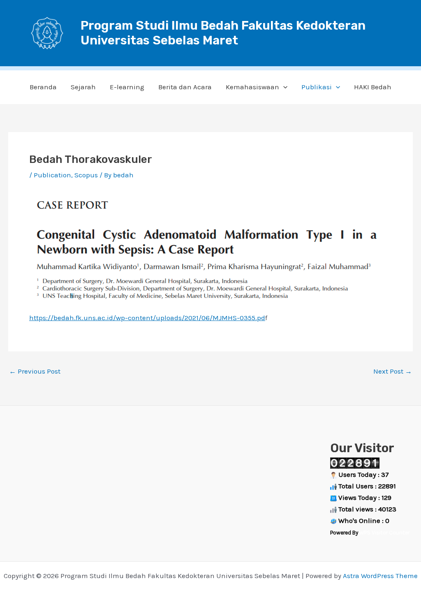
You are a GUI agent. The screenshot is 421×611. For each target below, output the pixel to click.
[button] (283, 86)
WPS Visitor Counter (384, 533)
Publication (52, 175)
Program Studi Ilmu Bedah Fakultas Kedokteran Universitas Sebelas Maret (223, 33)
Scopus (86, 175)
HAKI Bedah (372, 87)
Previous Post (34, 371)
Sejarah (83, 87)
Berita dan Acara (185, 87)
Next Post (392, 371)
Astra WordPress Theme (380, 576)
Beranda (43, 87)
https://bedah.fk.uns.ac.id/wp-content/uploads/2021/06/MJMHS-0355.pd (147, 318)
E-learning (127, 87)
